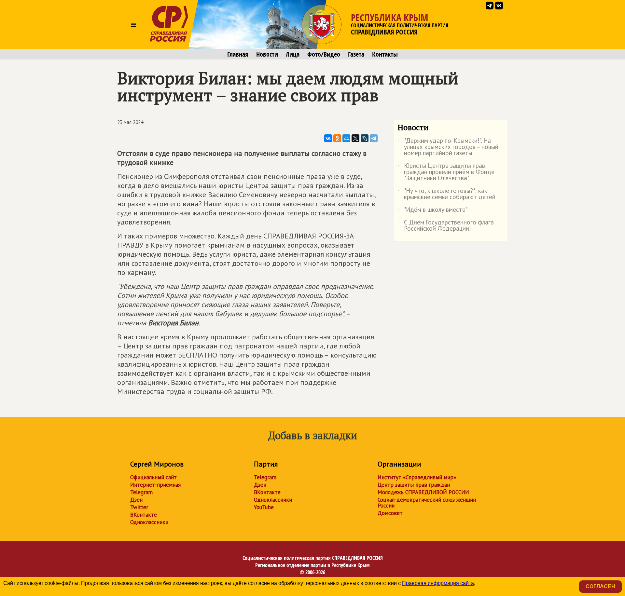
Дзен (136, 500)
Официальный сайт (153, 477)
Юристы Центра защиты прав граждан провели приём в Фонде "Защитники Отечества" (445, 172)
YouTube (264, 507)
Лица (292, 54)
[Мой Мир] (346, 138)
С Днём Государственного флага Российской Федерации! (445, 225)
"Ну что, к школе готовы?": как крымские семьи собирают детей (446, 194)
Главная (237, 54)
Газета (356, 54)
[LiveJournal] (364, 138)
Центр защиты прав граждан (414, 485)
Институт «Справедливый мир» (417, 477)
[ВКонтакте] (328, 138)
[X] (355, 138)
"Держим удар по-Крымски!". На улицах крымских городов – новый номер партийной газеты (447, 147)
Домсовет (390, 513)
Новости (267, 54)
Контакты (385, 54)
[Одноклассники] (337, 138)
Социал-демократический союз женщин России (427, 502)
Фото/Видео (323, 54)
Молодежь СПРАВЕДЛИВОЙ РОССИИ (423, 492)
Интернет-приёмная (155, 485)
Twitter (139, 507)
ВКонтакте (143, 515)
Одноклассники (149, 522)
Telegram (141, 492)
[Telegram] (374, 138)
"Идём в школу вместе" (432, 211)
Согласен (600, 586)
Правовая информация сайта (438, 583)
